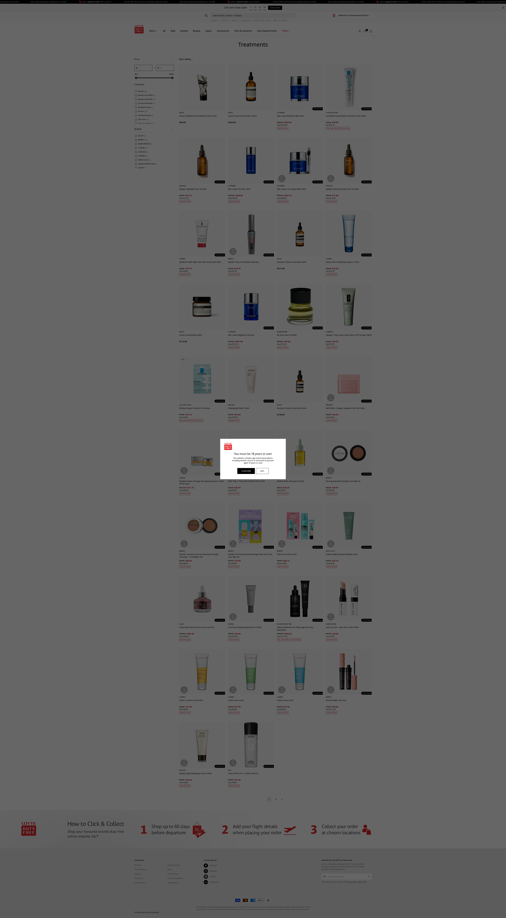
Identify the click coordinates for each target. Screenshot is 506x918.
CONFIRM (246, 471)
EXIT (262, 471)
